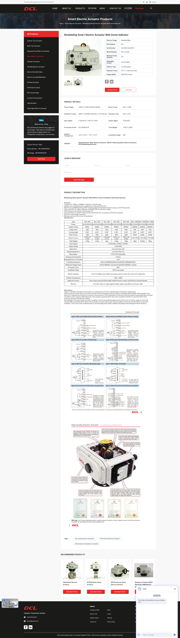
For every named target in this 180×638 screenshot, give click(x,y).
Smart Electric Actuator (73, 23)
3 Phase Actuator (33, 82)
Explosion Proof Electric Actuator (38, 51)
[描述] (151, 8)
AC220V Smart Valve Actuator (94, 583)
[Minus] (175, 589)
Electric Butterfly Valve (34, 72)
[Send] (174, 634)
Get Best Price (112, 90)
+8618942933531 (41, 153)
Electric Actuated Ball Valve (36, 77)
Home (61, 23)
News (108, 610)
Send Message (79, 180)
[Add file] (138, 634)
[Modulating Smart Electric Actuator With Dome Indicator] (83, 57)
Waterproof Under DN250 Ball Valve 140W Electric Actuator (143, 585)
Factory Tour (93, 614)
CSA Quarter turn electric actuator (86, 544)
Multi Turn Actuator (33, 46)
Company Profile (94, 610)
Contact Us (93, 622)
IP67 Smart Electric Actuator (110, 538)
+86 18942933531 (44, 149)
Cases (109, 614)
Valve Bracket (31, 103)
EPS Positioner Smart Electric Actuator (118, 583)
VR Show (92, 8)
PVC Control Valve (33, 93)
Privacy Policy (111, 622)
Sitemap (109, 618)
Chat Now (41, 159)
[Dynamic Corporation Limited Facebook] (143, 2)
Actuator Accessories (34, 98)
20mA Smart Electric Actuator (70, 583)
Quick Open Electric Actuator (37, 108)
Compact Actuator (33, 61)
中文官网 (128, 8)
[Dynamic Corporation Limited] (30, 9)
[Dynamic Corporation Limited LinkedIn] (147, 2)
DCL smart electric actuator (84, 538)
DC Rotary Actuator (33, 87)
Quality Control (94, 618)
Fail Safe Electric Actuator (36, 67)
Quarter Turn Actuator (34, 41)
